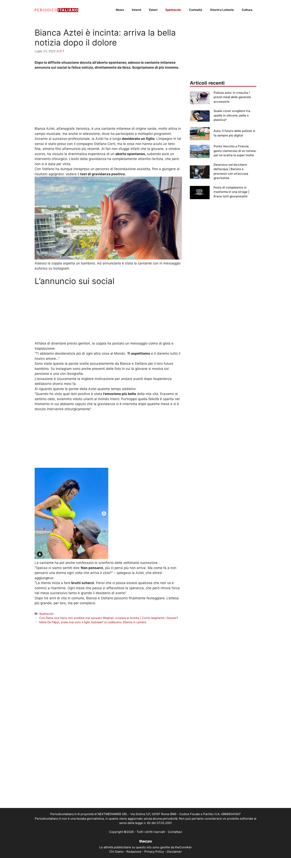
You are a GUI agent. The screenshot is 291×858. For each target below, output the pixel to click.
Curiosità (195, 10)
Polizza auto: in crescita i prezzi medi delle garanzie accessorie (232, 97)
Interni (136, 10)
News (120, 10)
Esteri (153, 10)
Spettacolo (173, 10)
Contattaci (175, 832)
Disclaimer (174, 851)
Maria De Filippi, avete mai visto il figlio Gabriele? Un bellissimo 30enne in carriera (92, 622)
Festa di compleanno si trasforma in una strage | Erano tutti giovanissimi (231, 192)
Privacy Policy (154, 851)
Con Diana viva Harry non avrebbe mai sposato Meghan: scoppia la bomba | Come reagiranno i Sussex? (108, 617)
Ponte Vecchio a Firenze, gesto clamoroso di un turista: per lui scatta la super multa (235, 150)
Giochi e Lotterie (222, 10)
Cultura (247, 10)
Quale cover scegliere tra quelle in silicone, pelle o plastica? (232, 115)
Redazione (133, 851)
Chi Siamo (116, 851)
